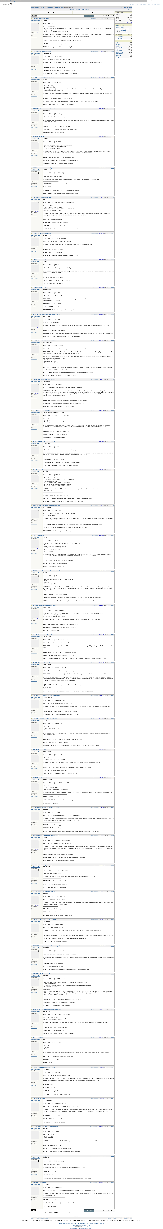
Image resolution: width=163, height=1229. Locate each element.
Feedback (101, 1223)
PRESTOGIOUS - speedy (39, 1098)
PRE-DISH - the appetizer (39, 1182)
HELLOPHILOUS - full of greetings (42, 233)
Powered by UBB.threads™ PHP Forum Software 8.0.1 (81, 1228)
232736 (112, 340)
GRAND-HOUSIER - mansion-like (41, 410)
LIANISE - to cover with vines (41, 18)
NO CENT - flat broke (38, 1037)
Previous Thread (52, 13)
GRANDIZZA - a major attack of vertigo (43, 634)
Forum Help (117, 1218)
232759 (112, 1037)
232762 (112, 1126)
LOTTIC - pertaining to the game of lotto (43, 259)
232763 (112, 1156)
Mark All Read (44, 1218)
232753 (112, 865)
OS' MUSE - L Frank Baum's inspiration (43, 77)
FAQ (87, 1223)
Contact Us (157, 4)
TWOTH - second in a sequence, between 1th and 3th (47, 571)
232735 (112, 314)
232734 (112, 287)
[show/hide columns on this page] (131, 9)
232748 (112, 718)
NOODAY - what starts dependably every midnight (46, 807)
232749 (112, 749)
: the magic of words (11, 1)
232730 (112, 168)
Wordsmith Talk (35, 7)
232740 (112, 469)
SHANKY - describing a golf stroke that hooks (45, 718)
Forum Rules (35, 1218)
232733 (112, 259)
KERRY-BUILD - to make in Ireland (42, 51)
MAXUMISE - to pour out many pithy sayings (45, 108)
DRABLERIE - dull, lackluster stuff (42, 197)
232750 (112, 777)
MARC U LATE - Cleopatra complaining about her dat (47, 1009)
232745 (112, 634)
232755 (112, 919)
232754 (112, 891)
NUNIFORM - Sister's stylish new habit (43, 865)
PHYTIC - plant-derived (39, 535)
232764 (112, 1182)
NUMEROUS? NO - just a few (40, 777)
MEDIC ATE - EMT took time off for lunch (44, 974)
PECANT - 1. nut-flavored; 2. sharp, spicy (44, 1067)
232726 (112, 51)
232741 (112, 505)
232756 (112, 946)
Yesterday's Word (75, 1223)
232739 (112, 441)
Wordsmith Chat (86, 1225)
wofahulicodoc (95, 18)
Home (60, 1223)
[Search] (128, 9)
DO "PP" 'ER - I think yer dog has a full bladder (45, 1126)
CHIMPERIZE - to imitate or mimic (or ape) (44, 379)
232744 (112, 605)
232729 (112, 136)
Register (124, 7)
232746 (112, 662)
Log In (130, 7)
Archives (91, 1223)
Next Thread (93, 13)
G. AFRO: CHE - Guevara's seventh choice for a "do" (47, 314)
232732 (112, 233)
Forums (42, 7)
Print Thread (34, 15)
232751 (112, 807)
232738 (112, 410)
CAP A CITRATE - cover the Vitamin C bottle (44, 919)
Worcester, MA (34, 36)
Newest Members (120, 25)
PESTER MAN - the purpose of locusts (43, 1156)
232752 (112, 835)
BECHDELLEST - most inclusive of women (44, 340)
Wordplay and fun (59, 7)
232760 (112, 1067)
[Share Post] (109, 18)
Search (145, 4)
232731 (112, 197)
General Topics (49, 7)
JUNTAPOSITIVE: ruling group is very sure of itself (46, 695)
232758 (112, 1009)
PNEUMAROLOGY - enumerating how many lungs (46, 835)
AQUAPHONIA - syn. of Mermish (41, 662)
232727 (112, 77)
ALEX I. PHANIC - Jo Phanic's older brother (44, 441)
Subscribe (82, 1223)
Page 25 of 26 (88, 16)
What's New (138, 4)
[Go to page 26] (114, 16)
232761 (112, 1098)
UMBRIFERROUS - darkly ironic (41, 287)
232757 (112, 973)
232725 (112, 18)
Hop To (45, 1212)
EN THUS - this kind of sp (40, 137)
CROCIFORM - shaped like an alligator (43, 750)
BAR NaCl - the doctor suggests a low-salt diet (45, 605)
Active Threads (85, 9)
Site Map (150, 4)
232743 (112, 570)
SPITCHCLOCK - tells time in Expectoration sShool (46, 505)
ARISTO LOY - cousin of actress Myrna (43, 168)
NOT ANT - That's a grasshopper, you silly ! (44, 891)
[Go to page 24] (95, 16)
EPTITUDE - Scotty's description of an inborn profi (46, 946)
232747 (112, 695)
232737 (112, 379)
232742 (112, 535)
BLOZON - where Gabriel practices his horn (44, 470)
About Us (131, 4)
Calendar (78, 9)
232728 (112, 108)
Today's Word (66, 1223)
